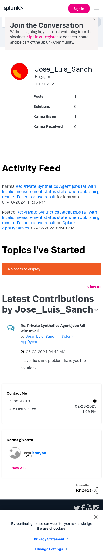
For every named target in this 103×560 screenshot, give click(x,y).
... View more (81, 368)
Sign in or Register (42, 36)
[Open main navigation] (96, 8)
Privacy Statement (49, 539)
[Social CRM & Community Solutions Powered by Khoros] (87, 488)
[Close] (95, 516)
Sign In (79, 8)
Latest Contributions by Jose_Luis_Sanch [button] (48, 303)
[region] (51, 535)
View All (94, 286)
